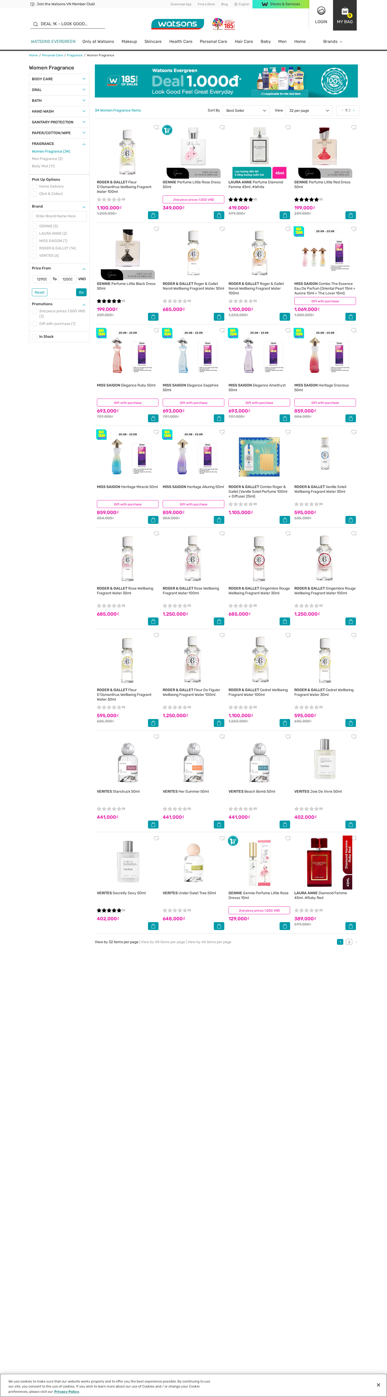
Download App (181, 4)
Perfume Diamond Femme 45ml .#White (256, 184)
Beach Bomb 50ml (252, 791)
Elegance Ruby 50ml (126, 385)
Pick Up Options (46, 179)
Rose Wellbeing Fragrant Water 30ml (125, 590)
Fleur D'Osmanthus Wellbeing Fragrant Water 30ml (124, 695)
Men (282, 41)
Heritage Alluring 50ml (193, 487)
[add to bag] (153, 215)
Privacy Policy (66, 1392)
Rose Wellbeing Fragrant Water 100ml (191, 590)
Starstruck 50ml (118, 791)
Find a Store (206, 4)
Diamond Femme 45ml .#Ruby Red (320, 895)
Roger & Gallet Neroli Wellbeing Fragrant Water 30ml (193, 286)
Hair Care (244, 41)
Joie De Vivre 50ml (318, 791)
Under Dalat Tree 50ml (189, 893)
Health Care (180, 41)
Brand (37, 206)
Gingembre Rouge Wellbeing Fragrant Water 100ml (325, 590)
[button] (345, 15)
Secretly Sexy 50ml (121, 893)
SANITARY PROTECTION (52, 122)
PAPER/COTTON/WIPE (51, 133)
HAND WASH (43, 111)
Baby (266, 41)
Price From (41, 268)
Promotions (42, 304)
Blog (224, 4)
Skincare (153, 41)
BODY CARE (42, 79)
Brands (330, 41)
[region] (193, 1385)
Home (300, 41)
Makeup (129, 41)
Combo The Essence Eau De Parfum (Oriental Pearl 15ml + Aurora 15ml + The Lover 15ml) (324, 288)
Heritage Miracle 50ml (127, 487)
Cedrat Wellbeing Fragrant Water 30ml (324, 692)
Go (81, 292)
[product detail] (127, 152)
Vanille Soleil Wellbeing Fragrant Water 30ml (320, 489)
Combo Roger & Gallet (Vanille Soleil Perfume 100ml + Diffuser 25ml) (258, 492)
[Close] (378, 1385)
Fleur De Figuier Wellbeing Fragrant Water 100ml (191, 692)
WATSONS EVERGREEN (53, 41)
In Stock (46, 336)
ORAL (37, 90)
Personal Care (213, 41)
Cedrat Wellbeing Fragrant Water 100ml (258, 692)
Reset (39, 292)
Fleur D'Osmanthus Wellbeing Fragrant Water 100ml (124, 187)
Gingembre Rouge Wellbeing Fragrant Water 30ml (259, 590)
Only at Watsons (98, 41)
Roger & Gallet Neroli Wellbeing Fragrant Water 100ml (256, 288)
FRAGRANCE (43, 144)
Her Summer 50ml (186, 791)
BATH (37, 100)
